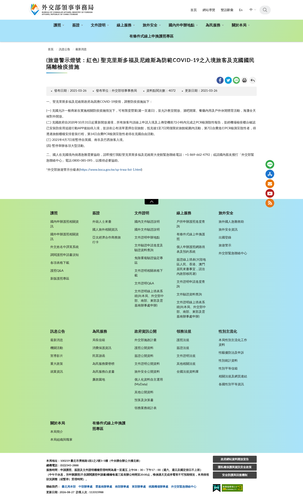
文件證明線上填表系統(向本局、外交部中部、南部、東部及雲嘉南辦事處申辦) (149, 298)
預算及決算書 (143, 400)
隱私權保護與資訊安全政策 (235, 467)
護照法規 (183, 340)
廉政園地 (98, 379)
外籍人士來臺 (101, 221)
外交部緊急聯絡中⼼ (183, 486)
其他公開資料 (143, 392)
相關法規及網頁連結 (233, 376)
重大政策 (56, 363)
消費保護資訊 (101, 348)
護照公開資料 (143, 348)
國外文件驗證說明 (147, 229)
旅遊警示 (225, 245)
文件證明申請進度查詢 (191, 284)
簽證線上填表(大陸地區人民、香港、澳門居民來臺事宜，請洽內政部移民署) (191, 267)
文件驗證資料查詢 (189, 294)
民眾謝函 (98, 356)
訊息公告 (64, 49)
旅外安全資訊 (228, 229)
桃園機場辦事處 (158, 486)
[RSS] (269, 203)
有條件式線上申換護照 (191, 237)
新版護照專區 (59, 278)
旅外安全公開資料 (147, 371)
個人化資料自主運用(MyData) (148, 382)
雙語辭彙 (227, 10)
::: (2, 3)
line (236, 80)
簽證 (76, 25)
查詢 (265, 10)
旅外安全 (150, 25)
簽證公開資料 (143, 356)
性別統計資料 (228, 360)
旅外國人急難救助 (231, 221)
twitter (228, 80)
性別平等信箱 (228, 368)
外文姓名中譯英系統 (64, 247)
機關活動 (56, 348)
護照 (57, 25)
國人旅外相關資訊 (105, 229)
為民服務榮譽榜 (103, 363)
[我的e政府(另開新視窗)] (216, 488)
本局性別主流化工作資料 (233, 343)
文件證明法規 (186, 356)
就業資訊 (56, 371)
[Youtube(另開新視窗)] (269, 193)
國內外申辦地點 (181, 25)
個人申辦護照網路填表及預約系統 (191, 249)
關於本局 (239, 25)
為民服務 (213, 25)
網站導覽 (209, 10)
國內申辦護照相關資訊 (64, 224)
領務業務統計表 (145, 408)
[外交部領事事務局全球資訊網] (61, 9)
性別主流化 (228, 331)
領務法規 (184, 331)
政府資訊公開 (145, 331)
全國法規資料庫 (188, 371)
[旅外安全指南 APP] (269, 174)
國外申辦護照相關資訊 (64, 237)
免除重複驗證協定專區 (148, 260)
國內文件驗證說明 (147, 221)
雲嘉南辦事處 (103, 486)
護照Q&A (56, 270)
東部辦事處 (139, 486)
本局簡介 (56, 431)
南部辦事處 (122, 486)
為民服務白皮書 (103, 371)
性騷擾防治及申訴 (231, 352)
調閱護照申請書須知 (64, 255)
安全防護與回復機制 (234, 475)
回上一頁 (252, 80)
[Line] (269, 164)
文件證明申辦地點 (147, 237)
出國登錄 (225, 237)
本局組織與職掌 (61, 439)
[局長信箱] (269, 183)
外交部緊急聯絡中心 (233, 253)
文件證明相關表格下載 (148, 273)
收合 (151, 201)
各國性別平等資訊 (231, 384)
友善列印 (244, 80)
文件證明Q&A (144, 283)
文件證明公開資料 (147, 363)
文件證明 (98, 25)
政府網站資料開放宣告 (235, 459)
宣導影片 (56, 356)
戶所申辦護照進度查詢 (191, 224)
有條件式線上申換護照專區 (151, 36)
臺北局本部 (69, 486)
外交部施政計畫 (145, 340)
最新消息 (81, 49)
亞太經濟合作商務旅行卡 (106, 240)
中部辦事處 (86, 486)
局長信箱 (98, 340)
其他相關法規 (186, 363)
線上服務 (124, 25)
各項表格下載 (59, 262)
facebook (220, 80)
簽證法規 (183, 348)
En (241, 10)
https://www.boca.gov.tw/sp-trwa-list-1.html (110, 169)
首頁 (193, 10)
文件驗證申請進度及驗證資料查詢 (148, 248)
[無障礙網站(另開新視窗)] (232, 488)
